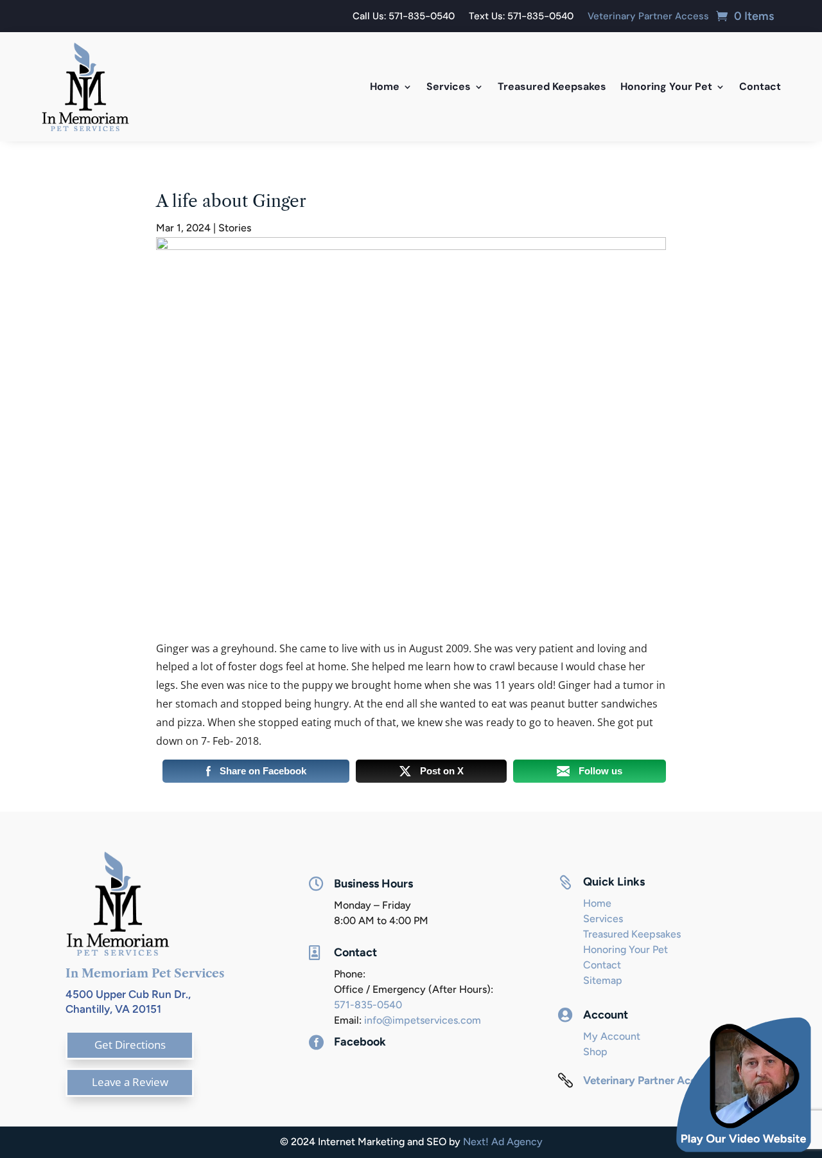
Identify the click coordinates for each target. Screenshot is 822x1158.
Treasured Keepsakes (552, 86)
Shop (595, 1052)
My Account (611, 1036)
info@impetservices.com (422, 1020)
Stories (234, 228)
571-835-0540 (368, 1005)
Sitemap (602, 980)
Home (384, 86)
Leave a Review (130, 1081)
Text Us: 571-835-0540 (521, 17)
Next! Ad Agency (503, 1142)
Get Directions (130, 1044)
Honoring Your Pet (666, 86)
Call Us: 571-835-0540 (404, 17)
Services (448, 86)
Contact (760, 86)
